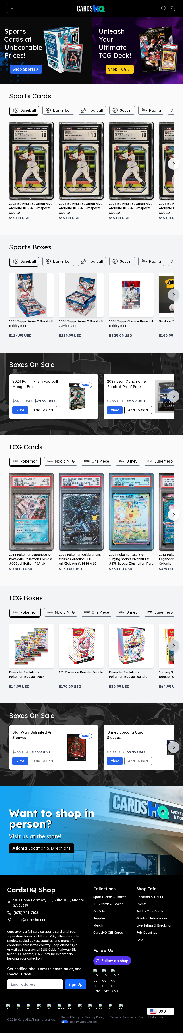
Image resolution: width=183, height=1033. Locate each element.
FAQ (139, 940)
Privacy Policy (94, 1017)
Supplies (99, 918)
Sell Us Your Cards (149, 911)
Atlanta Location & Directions (41, 848)
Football (95, 110)
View (20, 410)
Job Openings (146, 933)
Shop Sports (23, 69)
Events (141, 904)
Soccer (126, 110)
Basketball (62, 110)
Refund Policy (70, 1017)
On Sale (99, 911)
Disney (131, 461)
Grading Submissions (152, 918)
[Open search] (164, 8)
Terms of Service (121, 1017)
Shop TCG (117, 69)
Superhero (163, 461)
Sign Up (75, 984)
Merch (98, 925)
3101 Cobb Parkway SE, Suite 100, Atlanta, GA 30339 (48, 903)
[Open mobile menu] (12, 8)
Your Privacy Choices (83, 1021)
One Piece (100, 461)
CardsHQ (24, 1019)
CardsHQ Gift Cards (108, 933)
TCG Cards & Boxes (108, 904)
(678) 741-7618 (26, 912)
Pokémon (29, 461)
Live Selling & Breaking (153, 925)
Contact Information (152, 1017)
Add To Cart (43, 410)
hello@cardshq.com (30, 919)
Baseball (28, 110)
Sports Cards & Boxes (109, 897)
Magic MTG (65, 461)
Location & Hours (149, 897)
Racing (155, 110)
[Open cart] (173, 8)
